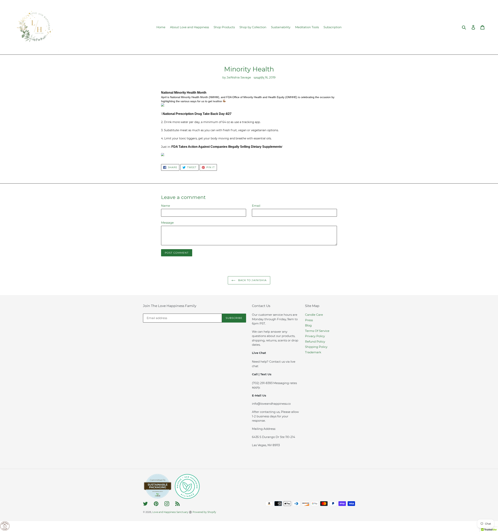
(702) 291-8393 (262, 383)
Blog (308, 325)
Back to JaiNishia (252, 280)
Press (309, 320)
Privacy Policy (315, 336)
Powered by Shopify (204, 512)
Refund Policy (315, 341)
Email (256, 206)
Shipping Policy (316, 347)
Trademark (313, 352)
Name (165, 206)
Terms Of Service (317, 331)
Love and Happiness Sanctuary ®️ (172, 512)
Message (167, 222)
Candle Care (314, 315)
